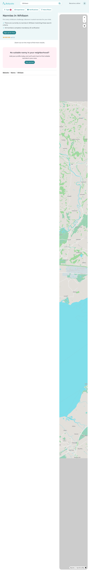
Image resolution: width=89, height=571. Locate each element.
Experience (20, 10)
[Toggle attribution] (86, 568)
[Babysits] (8, 3)
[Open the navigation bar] (84, 3)
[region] (73, 292)
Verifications (33, 10)
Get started (30, 62)
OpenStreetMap (80, 567)
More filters (47, 10)
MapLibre (72, 567)
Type (8, 10)
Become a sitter (74, 3)
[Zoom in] (84, 17)
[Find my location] (84, 26)
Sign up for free (9, 32)
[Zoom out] (84, 21)
